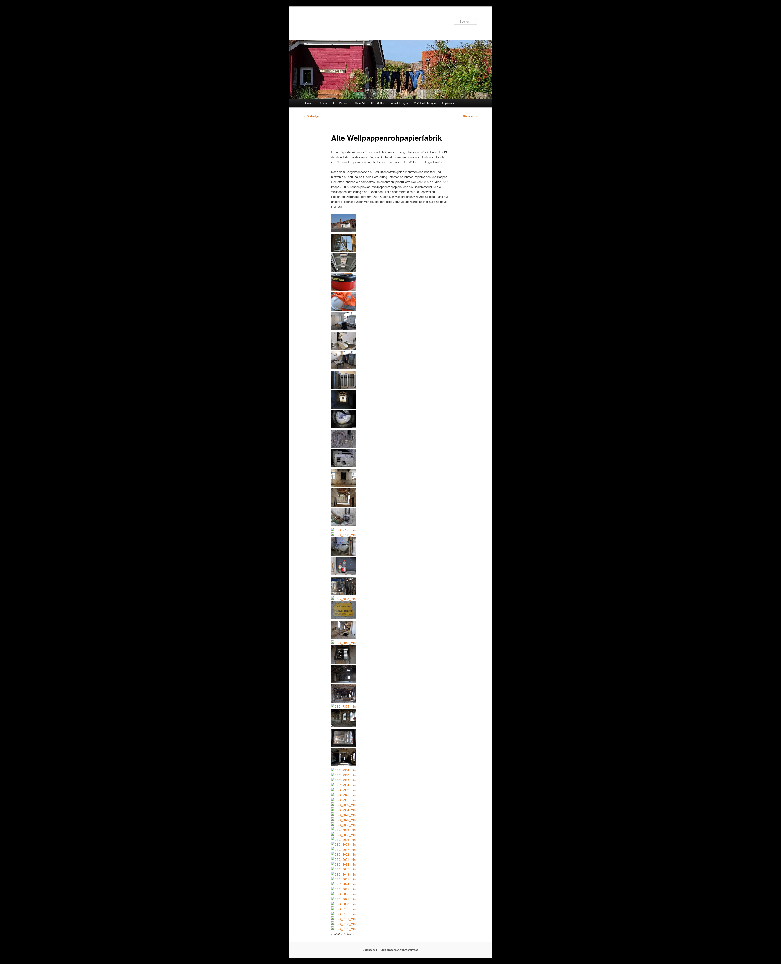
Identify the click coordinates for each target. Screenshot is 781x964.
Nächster (470, 116)
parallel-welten (325, 21)
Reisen (323, 103)
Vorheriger (312, 116)
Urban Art (359, 103)
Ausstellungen (399, 103)
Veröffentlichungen (425, 103)
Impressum (448, 103)
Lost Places (340, 103)
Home (308, 103)
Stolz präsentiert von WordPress (399, 950)
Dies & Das (378, 103)
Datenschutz (370, 950)
